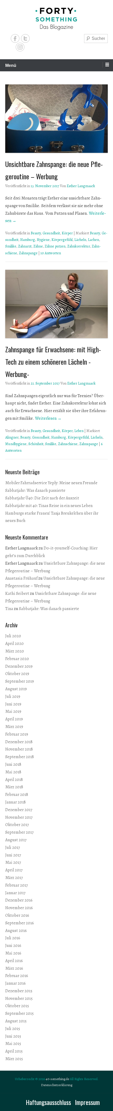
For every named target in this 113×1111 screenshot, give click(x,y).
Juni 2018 (13, 764)
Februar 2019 (16, 734)
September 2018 (19, 757)
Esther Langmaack (81, 186)
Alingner (11, 437)
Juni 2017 (13, 855)
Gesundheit (51, 233)
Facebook (15, 38)
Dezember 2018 (19, 742)
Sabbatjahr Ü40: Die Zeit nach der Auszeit (42, 498)
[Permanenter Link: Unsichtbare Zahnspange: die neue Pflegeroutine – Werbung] (56, 118)
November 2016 (19, 908)
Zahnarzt (25, 246)
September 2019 (19, 681)
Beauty (36, 233)
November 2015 (19, 998)
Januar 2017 (15, 893)
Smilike (10, 246)
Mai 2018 (13, 772)
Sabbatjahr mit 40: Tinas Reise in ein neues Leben (49, 506)
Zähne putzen (55, 246)
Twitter (25, 38)
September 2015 (19, 1013)
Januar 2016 (15, 983)
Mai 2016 (13, 953)
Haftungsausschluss (48, 1102)
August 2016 (16, 931)
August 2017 (16, 840)
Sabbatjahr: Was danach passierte (35, 490)
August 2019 (16, 689)
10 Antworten (50, 253)
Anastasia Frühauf (21, 578)
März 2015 (14, 1059)
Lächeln (80, 239)
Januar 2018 (15, 802)
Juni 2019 (13, 704)
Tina (9, 609)
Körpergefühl (62, 239)
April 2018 (14, 780)
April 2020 (14, 643)
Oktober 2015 (17, 1006)
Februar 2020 (17, 659)
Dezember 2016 (19, 900)
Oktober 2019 (17, 674)
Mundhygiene (16, 443)
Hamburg (27, 239)
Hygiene (43, 239)
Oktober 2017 (17, 825)
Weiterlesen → (48, 418)
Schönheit (35, 443)
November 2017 (19, 817)
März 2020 (14, 651)
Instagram (20, 47)
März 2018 (14, 787)
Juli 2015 (12, 1029)
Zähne (38, 246)
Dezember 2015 (18, 991)
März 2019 (14, 727)
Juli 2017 (12, 847)
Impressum (87, 1102)
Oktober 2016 (17, 915)
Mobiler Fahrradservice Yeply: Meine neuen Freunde (51, 483)
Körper (67, 233)
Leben (79, 430)
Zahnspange (28, 253)
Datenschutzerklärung (56, 1085)
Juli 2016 (12, 938)
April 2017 (14, 870)
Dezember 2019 (19, 666)
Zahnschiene (68, 443)
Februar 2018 (16, 794)
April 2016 (14, 961)
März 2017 (14, 878)
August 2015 (16, 1021)
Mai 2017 (13, 862)
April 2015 (14, 1051)
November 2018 (19, 749)
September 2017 (19, 832)
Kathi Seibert (17, 593)
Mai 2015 (13, 1044)
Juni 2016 (13, 945)
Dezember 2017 (18, 810)
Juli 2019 (12, 696)
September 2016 (19, 923)
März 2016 (14, 968)
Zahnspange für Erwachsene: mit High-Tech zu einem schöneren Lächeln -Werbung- (53, 361)
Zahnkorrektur (78, 246)
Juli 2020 (13, 636)
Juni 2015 (13, 1036)
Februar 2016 (16, 976)
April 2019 (14, 719)
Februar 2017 (16, 885)
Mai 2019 (13, 711)
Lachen (93, 239)
